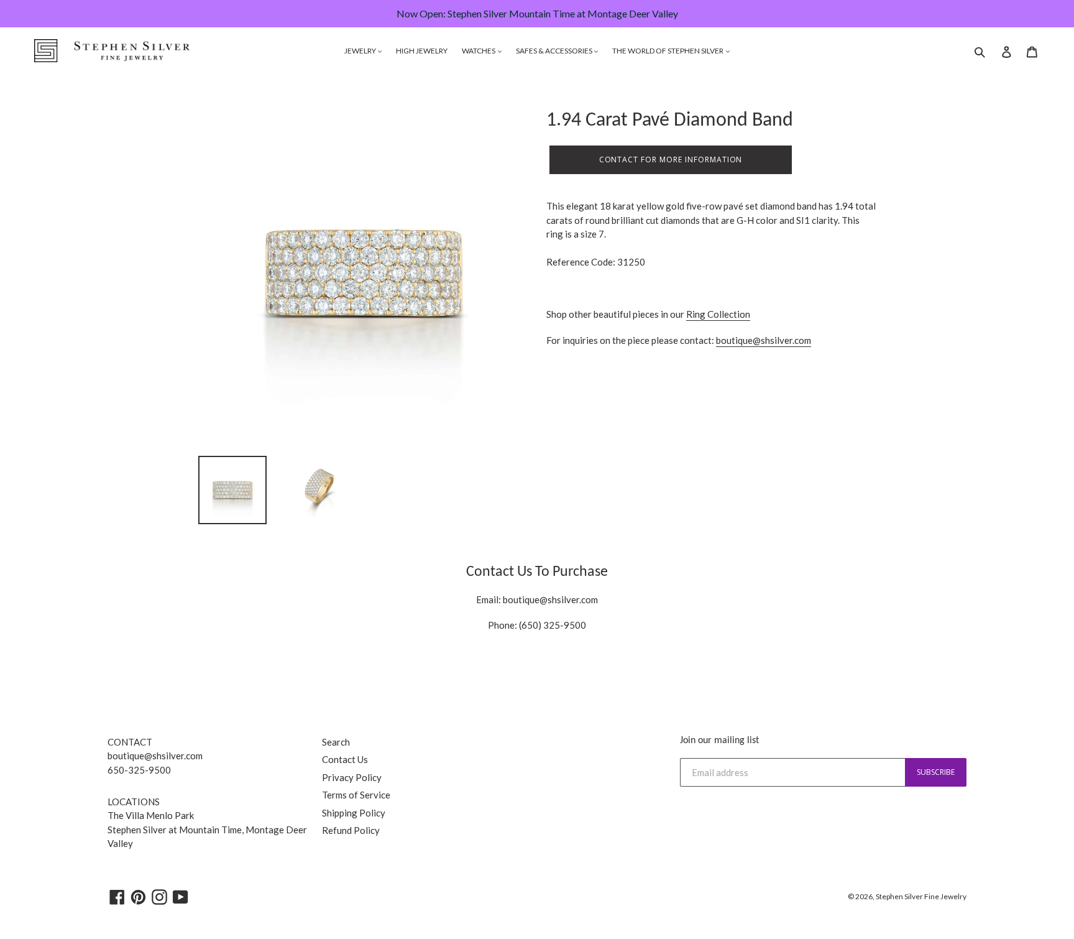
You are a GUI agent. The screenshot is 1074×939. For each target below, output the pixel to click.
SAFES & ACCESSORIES (555, 50)
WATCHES (479, 50)
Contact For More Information (671, 159)
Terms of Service (356, 794)
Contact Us (345, 759)
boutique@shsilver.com (763, 340)
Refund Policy (351, 830)
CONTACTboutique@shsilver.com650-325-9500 (155, 755)
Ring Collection (718, 314)
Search (336, 741)
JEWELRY (360, 50)
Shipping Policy (353, 812)
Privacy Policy (352, 777)
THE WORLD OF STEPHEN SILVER (668, 50)
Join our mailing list (719, 741)
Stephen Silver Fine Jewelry (921, 896)
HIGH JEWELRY (422, 50)
